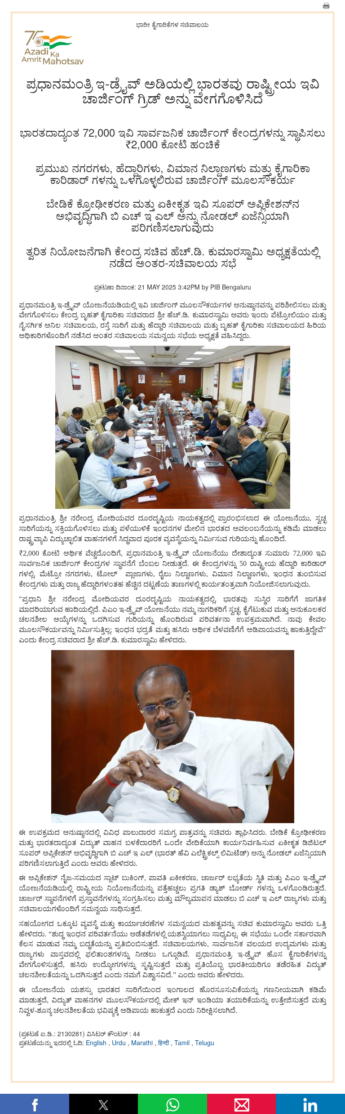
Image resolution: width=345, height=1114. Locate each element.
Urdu (120, 1042)
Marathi (143, 1042)
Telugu (204, 1042)
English (97, 1042)
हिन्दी (164, 1042)
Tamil (182, 1042)
